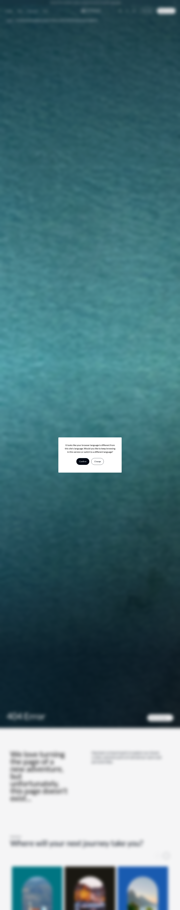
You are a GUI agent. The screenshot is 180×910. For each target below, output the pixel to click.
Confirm (82, 461)
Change (97, 461)
